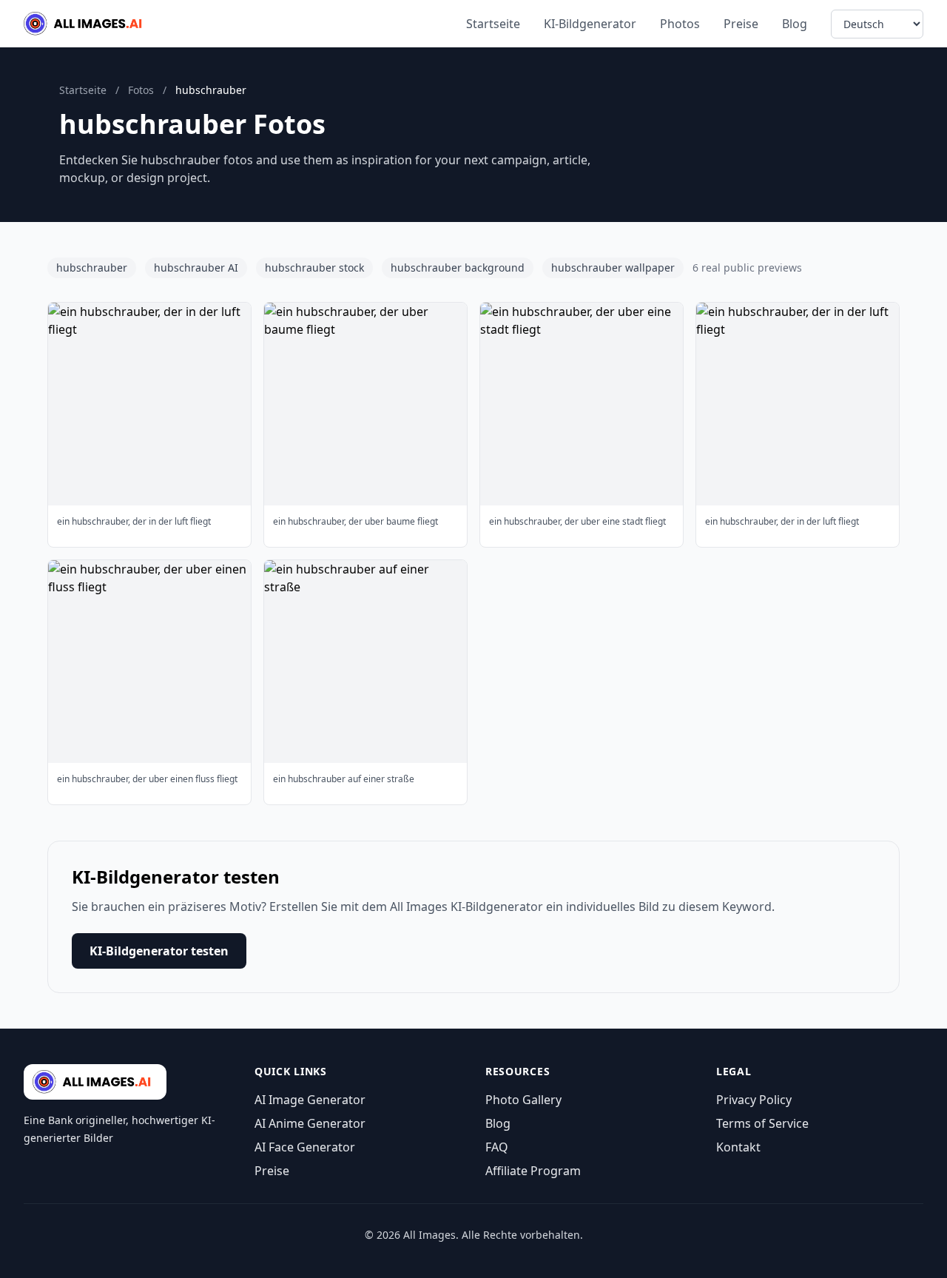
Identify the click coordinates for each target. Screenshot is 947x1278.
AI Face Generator (305, 1147)
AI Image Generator (310, 1100)
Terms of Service (762, 1123)
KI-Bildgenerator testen (159, 951)
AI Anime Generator (310, 1123)
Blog (794, 24)
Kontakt (738, 1147)
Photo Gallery (523, 1100)
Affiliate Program (533, 1171)
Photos (680, 24)
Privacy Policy (754, 1100)
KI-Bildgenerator (590, 24)
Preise (741, 24)
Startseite (493, 24)
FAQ (496, 1147)
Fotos (141, 90)
